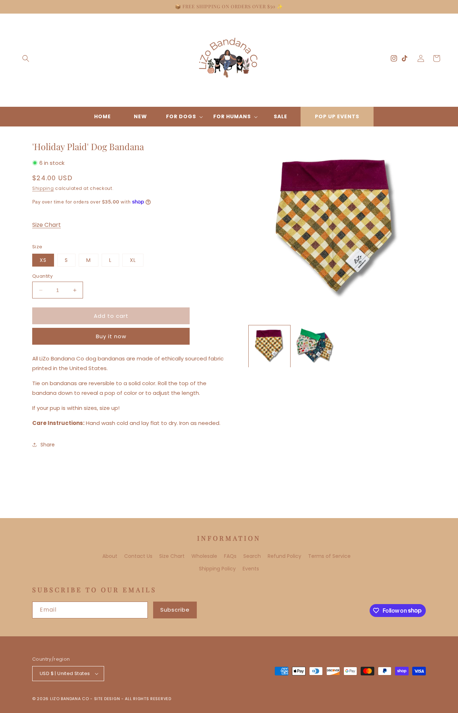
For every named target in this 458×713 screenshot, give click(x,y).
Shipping (43, 188)
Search (252, 556)
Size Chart (46, 225)
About (109, 556)
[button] (26, 58)
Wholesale (204, 556)
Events (251, 568)
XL (133, 260)
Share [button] (47, 444)
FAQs (230, 556)
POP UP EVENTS (337, 116)
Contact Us (138, 556)
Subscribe (175, 609)
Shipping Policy (217, 568)
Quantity (42, 276)
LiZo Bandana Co (69, 699)
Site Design (107, 699)
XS (43, 260)
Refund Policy (284, 556)
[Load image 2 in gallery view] (314, 346)
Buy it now (111, 336)
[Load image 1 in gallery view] (269, 346)
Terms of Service (329, 556)
